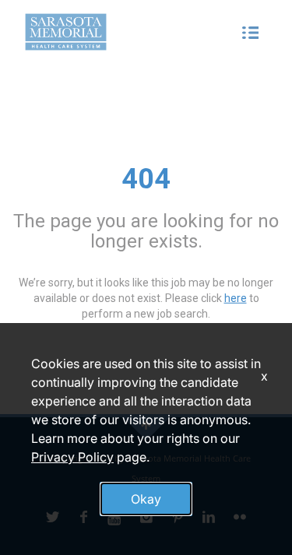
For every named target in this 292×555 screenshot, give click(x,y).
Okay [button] (146, 499)
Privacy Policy (72, 457)
